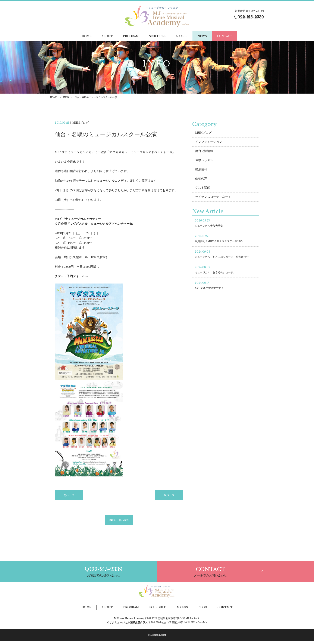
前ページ (69, 495)
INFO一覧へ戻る (119, 520)
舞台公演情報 (204, 151)
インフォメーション (208, 141)
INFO (66, 97)
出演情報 (201, 169)
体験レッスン (204, 160)
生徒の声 (201, 178)
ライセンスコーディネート (213, 196)
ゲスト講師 (202, 187)
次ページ (169, 495)
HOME (53, 97)
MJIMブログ (203, 132)
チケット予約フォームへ (71, 276)
